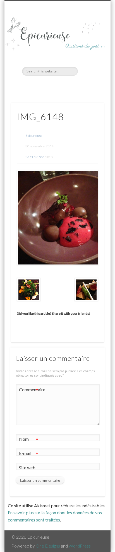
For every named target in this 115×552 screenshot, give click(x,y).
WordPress (80, 545)
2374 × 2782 (34, 157)
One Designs (48, 545)
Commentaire (29, 391)
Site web (27, 467)
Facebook (51, 85)
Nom (28, 440)
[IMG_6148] (57, 217)
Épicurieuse (33, 135)
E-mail (28, 454)
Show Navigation (90, 49)
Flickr (62, 85)
